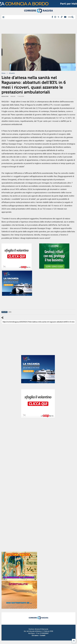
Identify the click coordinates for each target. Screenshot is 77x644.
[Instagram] (55, 17)
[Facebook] (52, 17)
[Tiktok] (62, 17)
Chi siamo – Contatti (38, 635)
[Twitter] (58, 17)
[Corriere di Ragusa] (38, 12)
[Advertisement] (38, 27)
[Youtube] (65, 17)
